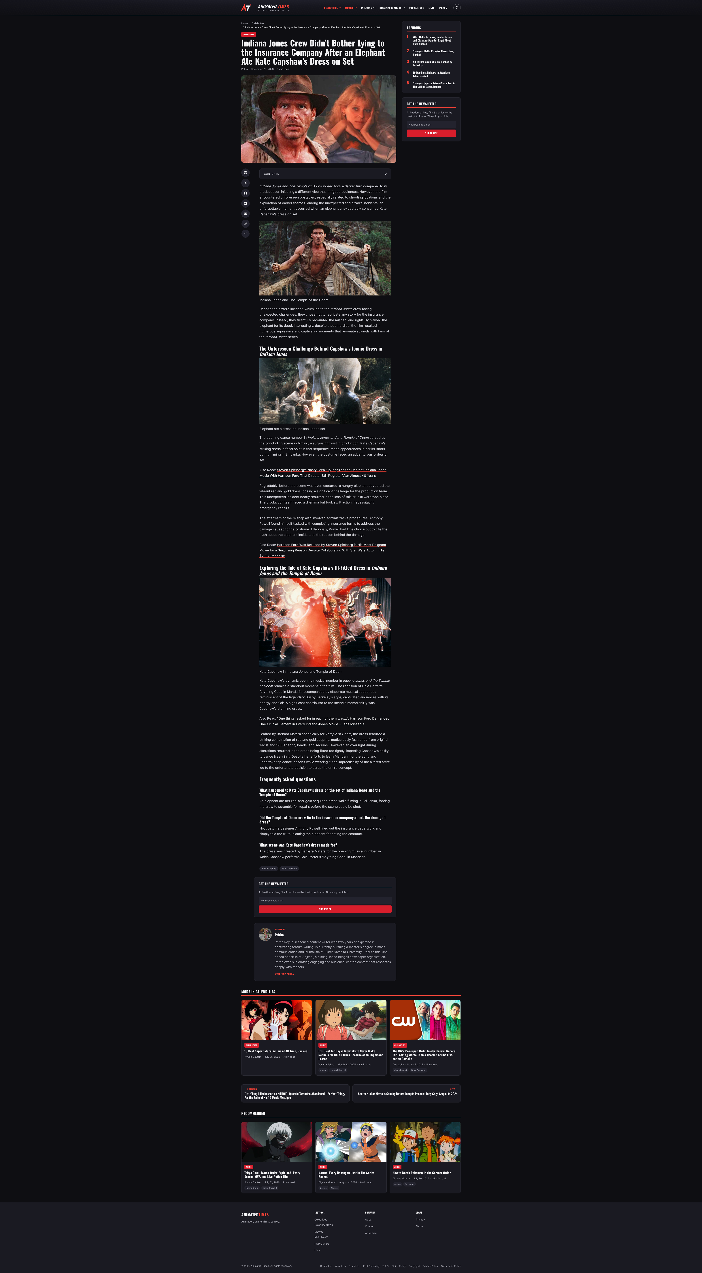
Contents (271, 173)
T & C (385, 1266)
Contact (370, 1226)
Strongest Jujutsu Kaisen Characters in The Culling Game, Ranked (434, 84)
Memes (443, 8)
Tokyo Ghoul (252, 1188)
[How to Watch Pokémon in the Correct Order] (425, 1142)
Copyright (414, 1266)
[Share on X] (245, 183)
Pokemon (409, 1184)
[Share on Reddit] (245, 203)
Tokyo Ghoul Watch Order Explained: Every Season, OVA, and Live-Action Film (272, 1174)
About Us (340, 1266)
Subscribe (325, 909)
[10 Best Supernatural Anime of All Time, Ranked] (276, 1020)
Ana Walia (398, 1064)
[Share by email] (245, 213)
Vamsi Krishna (326, 1064)
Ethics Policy (399, 1266)
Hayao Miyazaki (338, 1070)
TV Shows (366, 8)
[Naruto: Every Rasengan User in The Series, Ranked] (351, 1142)
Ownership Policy (451, 1266)
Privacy (420, 1219)
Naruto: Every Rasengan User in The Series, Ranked (346, 1174)
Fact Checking (371, 1266)
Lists (432, 8)
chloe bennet (400, 1070)
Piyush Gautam (252, 1056)
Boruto (323, 1188)
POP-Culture (416, 8)
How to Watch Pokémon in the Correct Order (422, 1172)
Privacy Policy (430, 1266)
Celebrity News (323, 1224)
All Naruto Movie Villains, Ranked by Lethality (432, 63)
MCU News (321, 1236)
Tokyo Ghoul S (270, 1188)
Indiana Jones (269, 868)
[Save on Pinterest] (245, 173)
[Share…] (245, 234)
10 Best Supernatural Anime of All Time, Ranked (275, 1051)
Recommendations (390, 8)
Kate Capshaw (289, 868)
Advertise (371, 1233)
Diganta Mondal (327, 1182)
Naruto (334, 1188)
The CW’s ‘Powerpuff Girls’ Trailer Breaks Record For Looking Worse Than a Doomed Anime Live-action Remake (424, 1055)
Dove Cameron (418, 1070)
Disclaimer (354, 1266)
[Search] (457, 7)
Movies (349, 8)
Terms (419, 1226)
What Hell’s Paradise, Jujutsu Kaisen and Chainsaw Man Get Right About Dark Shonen (432, 40)
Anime (323, 1045)
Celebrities (331, 8)
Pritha (244, 69)
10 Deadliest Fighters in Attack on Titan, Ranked (431, 74)
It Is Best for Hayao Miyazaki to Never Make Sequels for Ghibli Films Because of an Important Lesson (350, 1055)
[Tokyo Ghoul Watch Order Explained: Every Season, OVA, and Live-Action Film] (276, 1142)
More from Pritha (286, 973)
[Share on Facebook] (245, 193)
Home (244, 23)
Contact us (326, 1266)
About (368, 1219)
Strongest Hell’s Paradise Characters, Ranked (433, 52)
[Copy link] (245, 224)
